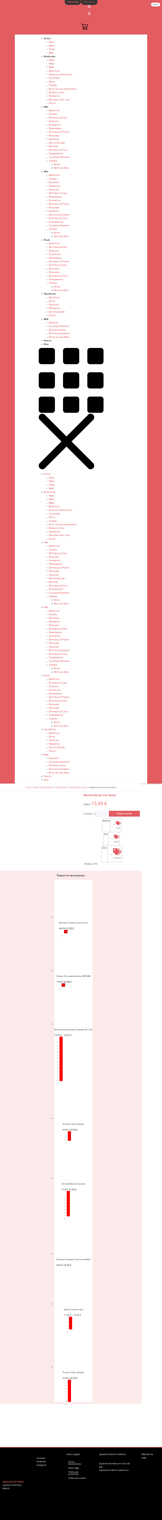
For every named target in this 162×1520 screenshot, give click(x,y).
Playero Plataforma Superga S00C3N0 (73, 976)
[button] (93, 409)
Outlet (47, 38)
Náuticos (53, 146)
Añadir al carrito (124, 814)
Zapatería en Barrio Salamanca (113, 1470)
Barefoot (53, 322)
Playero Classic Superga (73, 1372)
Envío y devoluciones (74, 1462)
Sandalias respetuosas (60, 74)
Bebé (51, 52)
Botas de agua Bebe (59, 337)
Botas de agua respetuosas (63, 89)
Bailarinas (54, 182)
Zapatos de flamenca (59, 214)
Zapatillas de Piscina (59, 132)
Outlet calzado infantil (43, 787)
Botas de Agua (61, 168)
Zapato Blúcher (57, 312)
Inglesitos (54, 139)
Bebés (52, 67)
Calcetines (54, 78)
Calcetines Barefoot (59, 157)
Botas (52, 81)
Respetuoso (49, 56)
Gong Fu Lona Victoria (73, 1309)
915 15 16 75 (72, 7)
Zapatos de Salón (58, 265)
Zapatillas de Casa (58, 150)
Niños (51, 45)
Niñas (51, 42)
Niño (46, 107)
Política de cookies (77, 1478)
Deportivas (54, 71)
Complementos (56, 153)
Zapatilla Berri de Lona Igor (73, 1183)
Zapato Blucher (57, 142)
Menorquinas (55, 128)
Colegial (53, 85)
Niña (46, 171)
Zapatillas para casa (59, 99)
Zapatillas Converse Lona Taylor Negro (73, 1259)
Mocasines (54, 135)
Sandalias (54, 121)
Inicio (28, 787)
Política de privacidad (73, 1473)
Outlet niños (62, 787)
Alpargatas (54, 124)
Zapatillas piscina (57, 330)
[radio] (65, 931)
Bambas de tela (56, 92)
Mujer (52, 49)
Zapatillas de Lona (58, 117)
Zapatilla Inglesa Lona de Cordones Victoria (73, 1029)
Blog (46, 344)
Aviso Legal (73, 1468)
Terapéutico (50, 294)
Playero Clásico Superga (73, 1124)
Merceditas (54, 96)
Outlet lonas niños (78, 787)
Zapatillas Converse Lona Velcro (73, 922)
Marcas (48, 340)
